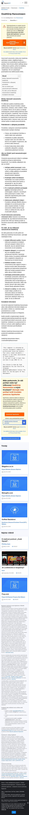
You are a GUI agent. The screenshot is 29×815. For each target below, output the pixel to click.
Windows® (21, 48)
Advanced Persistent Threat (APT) (17, 522)
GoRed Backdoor (9, 519)
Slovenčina (23, 2)
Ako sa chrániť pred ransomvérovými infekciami (9, 87)
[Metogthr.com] (14, 484)
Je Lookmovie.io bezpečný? (13, 568)
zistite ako (13, 679)
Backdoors (5, 522)
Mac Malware (21, 597)
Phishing (4, 544)
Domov (3, 782)
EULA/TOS (8, 676)
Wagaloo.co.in (7, 466)
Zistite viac (3, 809)
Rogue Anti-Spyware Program (10, 597)
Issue (3, 570)
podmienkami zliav (19, 775)
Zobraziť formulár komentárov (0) (11, 438)
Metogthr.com (7, 493)
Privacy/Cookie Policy (15, 53)
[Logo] (5, 3)
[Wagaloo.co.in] (14, 457)
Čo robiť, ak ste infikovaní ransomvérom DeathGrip (9, 91)
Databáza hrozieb (5, 7)
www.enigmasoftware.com (18, 710)
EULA (24, 51)
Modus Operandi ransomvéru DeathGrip (10, 79)
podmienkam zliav (19, 760)
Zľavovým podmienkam (16, 677)
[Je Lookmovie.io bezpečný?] (14, 558)
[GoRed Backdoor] (14, 510)
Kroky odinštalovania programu (13, 782)
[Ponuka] (26, 2)
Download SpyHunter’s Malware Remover (12, 43)
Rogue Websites (6, 469)
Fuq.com (5, 594)
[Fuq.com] (14, 585)
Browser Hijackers (16, 469)
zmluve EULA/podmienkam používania (9, 759)
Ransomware (14, 7)
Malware (4, 524)
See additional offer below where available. (13, 51)
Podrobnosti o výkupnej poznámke (8, 83)
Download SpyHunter (12, 414)
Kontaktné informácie (8, 94)
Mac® (14, 49)
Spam (8, 544)
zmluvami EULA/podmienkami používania (9, 773)
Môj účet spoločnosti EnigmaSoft (16, 731)
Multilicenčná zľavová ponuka (11, 422)
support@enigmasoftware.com (7, 730)
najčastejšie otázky (9, 652)
